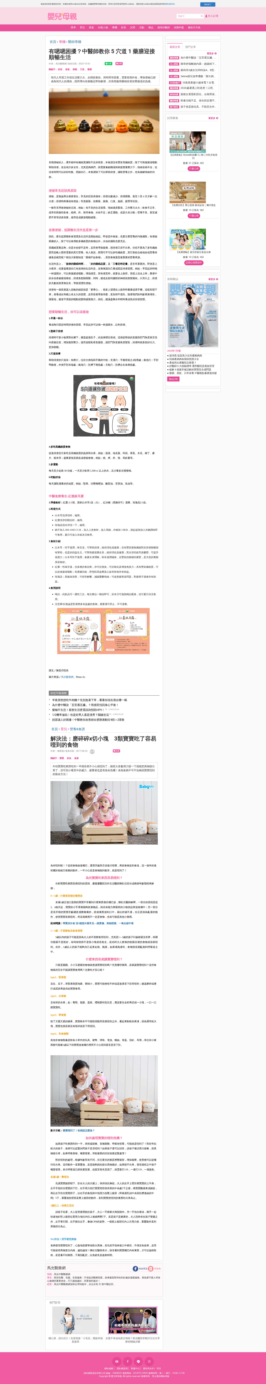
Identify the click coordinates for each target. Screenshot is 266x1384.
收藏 (120, 63)
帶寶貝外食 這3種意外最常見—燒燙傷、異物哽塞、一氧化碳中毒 (98, 923)
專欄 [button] (114, 27)
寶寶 (62, 758)
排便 (60, 69)
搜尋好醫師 (163, 27)
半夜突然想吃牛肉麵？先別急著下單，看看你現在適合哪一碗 (89, 700)
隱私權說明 (170, 4)
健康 (76, 758)
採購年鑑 (179, 27)
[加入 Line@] (138, 1361)
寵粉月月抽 (194, 27)
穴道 (82, 69)
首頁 (53, 42)
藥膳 (89, 69)
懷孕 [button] (73, 27)
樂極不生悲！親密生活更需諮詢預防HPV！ (78, 709)
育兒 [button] (82, 27)
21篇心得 (194, 168)
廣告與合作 (148, 1368)
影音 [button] (123, 27)
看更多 (210, 53)
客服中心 (135, 1368)
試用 (132, 27)
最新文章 (175, 46)
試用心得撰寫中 (194, 262)
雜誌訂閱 (173, 379)
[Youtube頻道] (116, 1361)
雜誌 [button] (150, 27)
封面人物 (103, 27)
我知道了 (208, 4)
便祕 (67, 69)
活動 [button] (141, 27)
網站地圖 (108, 1368)
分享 (92, 751)
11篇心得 (194, 215)
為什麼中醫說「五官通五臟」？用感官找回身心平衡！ (85, 705)
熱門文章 (190, 46)
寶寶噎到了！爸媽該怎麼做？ (79, 1130)
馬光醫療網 (67, 677)
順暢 (75, 69)
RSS (159, 1368)
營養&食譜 (77, 729)
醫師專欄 (74, 42)
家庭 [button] (91, 27)
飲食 (69, 758)
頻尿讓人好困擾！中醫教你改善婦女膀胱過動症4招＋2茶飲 (88, 719)
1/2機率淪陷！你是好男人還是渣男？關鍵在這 (80, 714)
